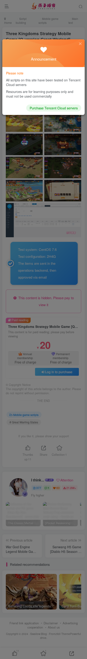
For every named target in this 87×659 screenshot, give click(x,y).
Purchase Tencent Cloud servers (54, 108)
